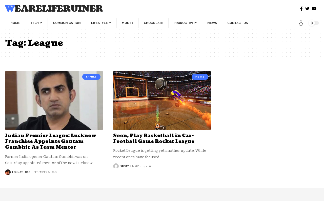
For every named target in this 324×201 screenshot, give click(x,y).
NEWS (200, 76)
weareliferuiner (54, 9)
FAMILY (91, 76)
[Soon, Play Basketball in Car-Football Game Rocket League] (162, 100)
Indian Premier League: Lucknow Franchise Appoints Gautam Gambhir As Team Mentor (50, 142)
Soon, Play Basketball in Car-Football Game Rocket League (153, 139)
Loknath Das (21, 172)
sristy (124, 166)
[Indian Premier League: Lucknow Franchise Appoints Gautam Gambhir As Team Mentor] (54, 100)
